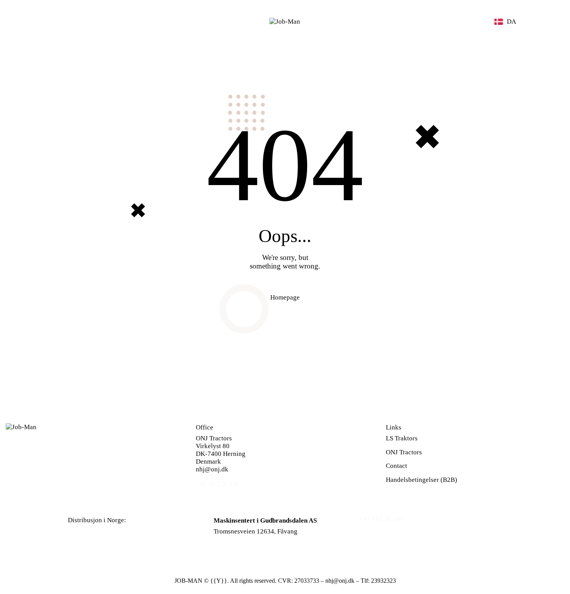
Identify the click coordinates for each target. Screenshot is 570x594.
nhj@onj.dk (212, 469)
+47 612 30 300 (381, 519)
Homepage (285, 297)
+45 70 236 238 (217, 484)
